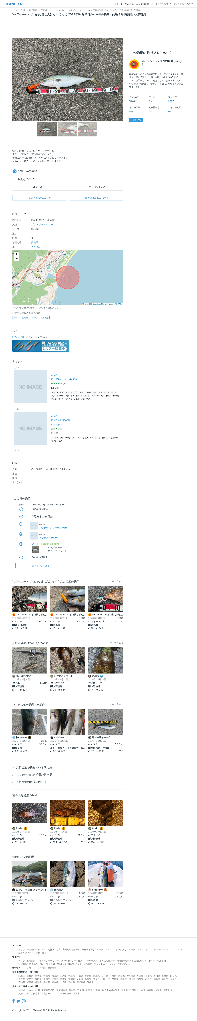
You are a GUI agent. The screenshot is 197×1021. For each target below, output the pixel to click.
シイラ (83, 396)
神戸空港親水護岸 (110, 990)
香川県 (165, 979)
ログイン (177, 949)
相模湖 (21, 990)
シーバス (54, 392)
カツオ (76, 399)
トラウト (68, 392)
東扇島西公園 (48, 990)
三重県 (55, 979)
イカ (62, 392)
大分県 (63, 982)
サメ (60, 441)
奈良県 (96, 979)
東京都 (121, 975)
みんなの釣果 (142, 3)
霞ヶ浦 (72, 990)
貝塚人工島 (23, 993)
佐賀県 (38, 982)
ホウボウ (116, 396)
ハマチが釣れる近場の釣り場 (34, 774)
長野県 (21, 979)
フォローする (136, 120)
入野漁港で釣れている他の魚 (34, 767)
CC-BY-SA (118, 304)
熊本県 (55, 982)
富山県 (148, 975)
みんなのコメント (29, 179)
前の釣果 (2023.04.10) (39, 197)
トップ (21, 949)
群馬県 (96, 975)
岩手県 (38, 975)
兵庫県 (88, 979)
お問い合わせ (124, 964)
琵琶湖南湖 (61, 990)
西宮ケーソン (48, 993)
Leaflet (87, 304)
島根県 (123, 979)
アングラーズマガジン (160, 949)
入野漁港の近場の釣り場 (31, 781)
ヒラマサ (68, 399)
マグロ (53, 441)
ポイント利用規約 (157, 960)
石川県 (157, 975)
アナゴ (53, 399)
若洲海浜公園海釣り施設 (133, 990)
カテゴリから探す (160, 3)
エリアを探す (48, 949)
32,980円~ (56, 424)
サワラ (81, 392)
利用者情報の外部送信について (132, 960)
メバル (88, 392)
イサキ (61, 399)
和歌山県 (106, 979)
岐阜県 (30, 979)
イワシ (108, 396)
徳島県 (157, 979)
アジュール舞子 (63, 993)
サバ (72, 396)
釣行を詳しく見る (40, 565)
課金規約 (50, 964)
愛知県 (46, 979)
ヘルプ (21, 960)
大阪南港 (35, 993)
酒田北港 (167, 990)
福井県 (165, 975)
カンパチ (100, 396)
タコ (77, 396)
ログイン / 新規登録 (124, 3)
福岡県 (30, 982)
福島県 (71, 975)
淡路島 (97, 990)
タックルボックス (181, 3)
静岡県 (38, 979)
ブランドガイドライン (105, 964)
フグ (88, 399)
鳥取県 (115, 979)
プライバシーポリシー (48, 960)
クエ (82, 399)
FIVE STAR (18, 336)
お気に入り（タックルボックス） (132, 949)
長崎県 (46, 982)
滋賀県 (63, 979)
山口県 (148, 979)
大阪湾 (89, 990)
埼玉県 (105, 975)
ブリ (33, 224)
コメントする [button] (98, 187)
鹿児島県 (81, 982)
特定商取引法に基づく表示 (31, 964)
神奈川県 (131, 975)
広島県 (140, 979)
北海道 (21, 975)
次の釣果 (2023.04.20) (96, 197)
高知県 (34, 242)
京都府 (71, 979)
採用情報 (52, 968)
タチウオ (60, 396)
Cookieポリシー (68, 960)
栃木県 (88, 975)
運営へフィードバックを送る (32, 952)
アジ (100, 392)
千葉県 (113, 975)
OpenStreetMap (99, 304)
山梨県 (173, 975)
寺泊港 (150, 990)
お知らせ (31, 968)
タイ (95, 392)
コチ (53, 396)
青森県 (30, 975)
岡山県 (132, 979)
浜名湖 (80, 990)
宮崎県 (71, 982)
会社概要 (42, 968)
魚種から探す (88, 949)
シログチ (91, 396)
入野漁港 (35, 246)
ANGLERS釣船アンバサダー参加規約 (74, 964)
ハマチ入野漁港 (40, 317)
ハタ (67, 396)
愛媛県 (173, 979)
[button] (16, 254)
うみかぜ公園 (33, 990)
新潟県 (140, 975)
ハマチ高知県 (20, 317)
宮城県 (46, 975)
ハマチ (49, 224)
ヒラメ (106, 392)
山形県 (63, 975)
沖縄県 (90, 982)
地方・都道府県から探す (68, 949)
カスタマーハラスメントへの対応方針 (96, 960)
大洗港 (158, 990)
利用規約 (31, 960)
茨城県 (80, 975)
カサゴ (113, 392)
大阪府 (80, 979)
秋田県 (55, 975)
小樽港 (76, 993)
